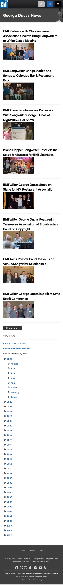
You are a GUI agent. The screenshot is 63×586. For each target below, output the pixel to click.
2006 (9, 492)
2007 (9, 487)
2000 (9, 521)
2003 (9, 506)
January (15, 397)
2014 (9, 454)
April (13, 383)
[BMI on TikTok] (31, 567)
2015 (9, 449)
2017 (9, 440)
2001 (9, 516)
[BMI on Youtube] (41, 567)
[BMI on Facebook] (17, 567)
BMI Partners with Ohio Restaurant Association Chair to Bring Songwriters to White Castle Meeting (30, 36)
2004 (9, 502)
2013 (9, 459)
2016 (9, 445)
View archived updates (14, 343)
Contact (23, 550)
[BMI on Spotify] (36, 567)
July (13, 368)
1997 (9, 535)
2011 (9, 468)
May (13, 378)
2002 (9, 511)
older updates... (12, 328)
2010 (9, 473)
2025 (9, 402)
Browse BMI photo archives (16, 348)
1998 (9, 530)
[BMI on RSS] (46, 567)
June (13, 373)
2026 (9, 359)
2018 (9, 435)
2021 (9, 421)
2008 (9, 483)
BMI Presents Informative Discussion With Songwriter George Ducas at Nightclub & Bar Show (28, 115)
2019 (9, 430)
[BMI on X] (22, 567)
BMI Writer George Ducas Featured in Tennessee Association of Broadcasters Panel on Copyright (30, 224)
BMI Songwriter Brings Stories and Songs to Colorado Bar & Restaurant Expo (28, 75)
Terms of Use (26, 580)
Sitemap (33, 550)
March (14, 387)
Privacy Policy (37, 580)
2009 (9, 478)
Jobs (41, 550)
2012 (9, 464)
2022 (9, 416)
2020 (9, 425)
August (14, 364)
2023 (9, 411)
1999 (9, 526)
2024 (9, 406)
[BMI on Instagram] (26, 567)
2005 (9, 497)
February (15, 392)
